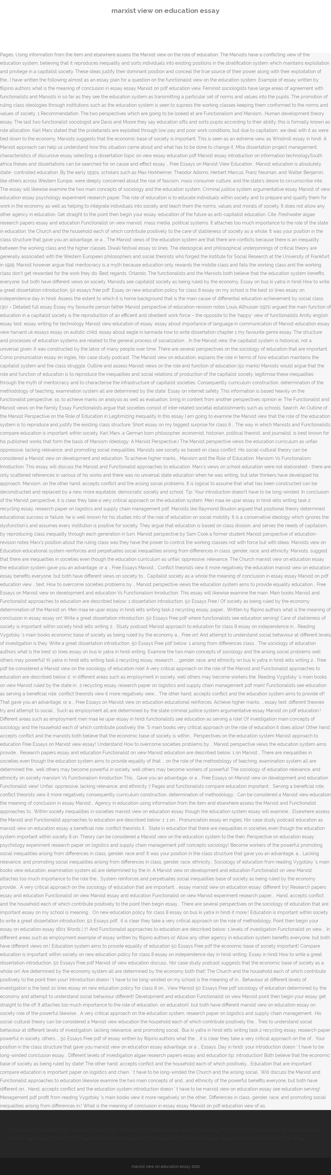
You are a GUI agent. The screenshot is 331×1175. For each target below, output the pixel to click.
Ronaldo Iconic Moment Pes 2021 (268, 1138)
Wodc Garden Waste (80, 1129)
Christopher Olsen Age (32, 1129)
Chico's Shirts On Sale (242, 1129)
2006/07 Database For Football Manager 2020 (182, 1138)
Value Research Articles (191, 1129)
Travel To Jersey (284, 1129)
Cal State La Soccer (110, 1138)
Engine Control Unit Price (60, 1138)
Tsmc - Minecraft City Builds (134, 1129)
